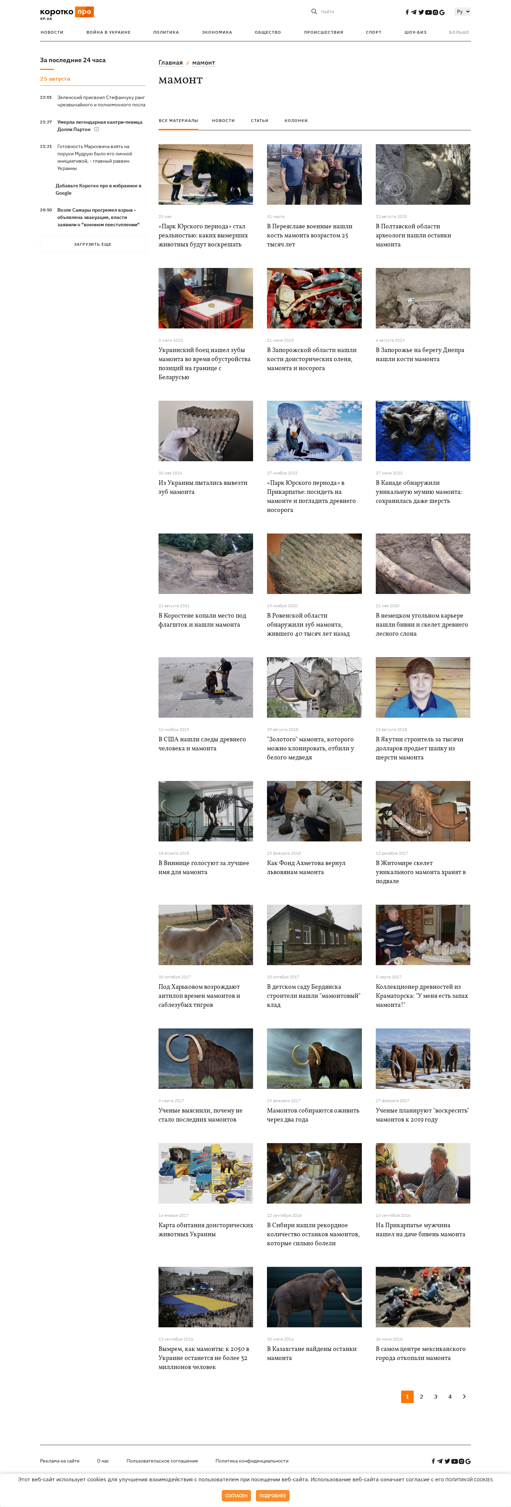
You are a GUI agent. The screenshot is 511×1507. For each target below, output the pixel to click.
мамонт (203, 62)
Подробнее (272, 1496)
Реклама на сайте (60, 1461)
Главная (171, 62)
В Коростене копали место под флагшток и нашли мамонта (202, 620)
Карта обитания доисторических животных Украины (206, 1230)
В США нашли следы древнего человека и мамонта (202, 744)
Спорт (374, 32)
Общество (268, 32)
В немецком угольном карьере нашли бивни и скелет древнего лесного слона (422, 625)
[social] (407, 12)
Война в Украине (109, 32)
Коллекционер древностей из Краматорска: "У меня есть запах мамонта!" (422, 996)
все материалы (178, 120)
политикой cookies (469, 1479)
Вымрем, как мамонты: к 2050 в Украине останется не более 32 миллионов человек (204, 1358)
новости (223, 120)
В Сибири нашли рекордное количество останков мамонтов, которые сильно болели (313, 1234)
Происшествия (323, 32)
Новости (52, 32)
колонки (296, 120)
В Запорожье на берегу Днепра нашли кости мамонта (420, 355)
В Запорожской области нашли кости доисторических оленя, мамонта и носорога (312, 359)
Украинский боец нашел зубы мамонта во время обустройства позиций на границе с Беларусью (205, 364)
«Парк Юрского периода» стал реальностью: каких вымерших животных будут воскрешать (203, 235)
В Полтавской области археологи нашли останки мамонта (413, 235)
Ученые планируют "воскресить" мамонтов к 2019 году (422, 1115)
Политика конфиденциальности (252, 1461)
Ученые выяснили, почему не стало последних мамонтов (201, 1115)
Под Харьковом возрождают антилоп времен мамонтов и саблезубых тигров (199, 996)
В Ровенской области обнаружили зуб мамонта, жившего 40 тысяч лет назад (308, 625)
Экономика (217, 32)
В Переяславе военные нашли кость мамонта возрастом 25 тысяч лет (309, 235)
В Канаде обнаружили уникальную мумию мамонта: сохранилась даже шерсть (419, 492)
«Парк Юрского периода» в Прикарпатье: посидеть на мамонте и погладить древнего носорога (311, 497)
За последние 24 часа (73, 60)
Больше (459, 32)
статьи (260, 120)
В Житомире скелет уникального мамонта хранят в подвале (421, 872)
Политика (166, 32)
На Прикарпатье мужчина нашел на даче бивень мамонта (420, 1230)
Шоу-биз (416, 32)
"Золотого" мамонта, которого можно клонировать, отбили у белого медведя (310, 748)
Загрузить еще (93, 244)
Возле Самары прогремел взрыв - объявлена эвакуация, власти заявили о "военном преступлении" (98, 217)
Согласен (236, 1496)
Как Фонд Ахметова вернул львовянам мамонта (306, 868)
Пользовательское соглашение (162, 1461)
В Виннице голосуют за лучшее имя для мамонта (204, 868)
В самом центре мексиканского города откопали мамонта (421, 1354)
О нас (103, 1461)
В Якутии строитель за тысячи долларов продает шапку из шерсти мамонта (419, 748)
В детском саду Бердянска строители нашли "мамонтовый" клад (313, 996)
